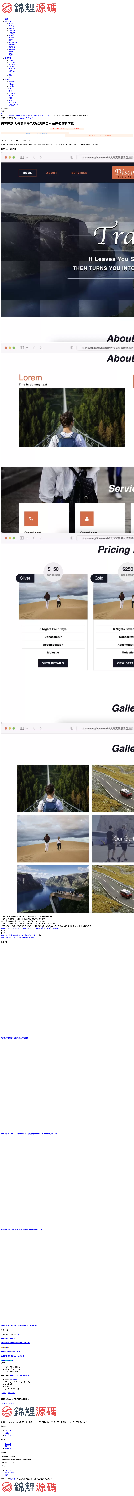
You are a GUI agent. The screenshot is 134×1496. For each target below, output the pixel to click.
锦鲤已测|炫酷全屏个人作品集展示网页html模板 (17, 937)
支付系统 (12, 45)
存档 (10, 98)
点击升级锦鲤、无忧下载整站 (19, 1375)
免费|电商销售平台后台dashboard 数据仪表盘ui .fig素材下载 (21, 1229)
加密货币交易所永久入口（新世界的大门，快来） (36, 133)
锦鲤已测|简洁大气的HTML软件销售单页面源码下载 (19, 1325)
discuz (11, 73)
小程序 (11, 40)
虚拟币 (11, 52)
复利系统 (12, 30)
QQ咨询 (3, 1393)
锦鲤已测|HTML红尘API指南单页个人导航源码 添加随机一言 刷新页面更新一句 (29, 1134)
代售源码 (12, 84)
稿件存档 (8, 1430)
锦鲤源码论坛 (9, 1473)
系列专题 (8, 1435)
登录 (18, 1334)
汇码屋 (7, 1475)
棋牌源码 (12, 37)
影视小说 (12, 47)
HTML (48, 116)
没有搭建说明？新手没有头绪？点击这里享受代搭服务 (100, 135)
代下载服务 (12, 103)
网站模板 (12, 60)
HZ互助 (11, 35)
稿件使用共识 (15, 1379)
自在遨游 (10, 1403)
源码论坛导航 (13, 105)
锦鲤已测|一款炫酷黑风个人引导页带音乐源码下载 (18, 935)
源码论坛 (8, 1470)
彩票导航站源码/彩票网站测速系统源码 (14, 1038)
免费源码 (12, 81)
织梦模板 (12, 66)
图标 (10, 75)
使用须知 (8, 1446)
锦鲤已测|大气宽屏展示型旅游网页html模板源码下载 (41, 928)
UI (9, 77)
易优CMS (12, 71)
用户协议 (8, 1448)
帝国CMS (12, 69)
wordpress (12, 64)
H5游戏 (11, 26)
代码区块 (12, 93)
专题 (10, 100)
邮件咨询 (11, 1393)
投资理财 (12, 28)
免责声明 (8, 1444)
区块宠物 (12, 33)
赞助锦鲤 (4, 1403)
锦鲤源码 (13, 1479)
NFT (10, 56)
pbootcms (12, 62)
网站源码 (34, 116)
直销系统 (12, 49)
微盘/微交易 (13, 42)
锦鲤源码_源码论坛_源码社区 (19, 116)
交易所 (11, 54)
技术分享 (12, 91)
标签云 (11, 96)
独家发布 (12, 86)
